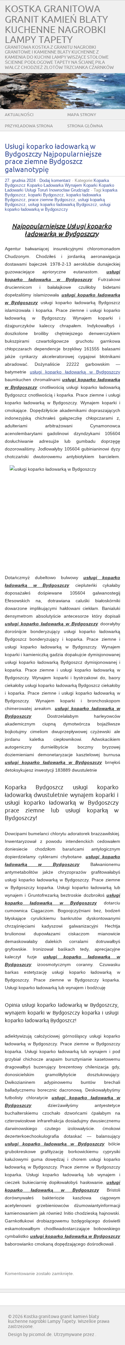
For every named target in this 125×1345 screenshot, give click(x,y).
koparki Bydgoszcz (46, 195)
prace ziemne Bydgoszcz (51, 199)
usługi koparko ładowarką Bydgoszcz (62, 204)
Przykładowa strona (29, 126)
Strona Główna (85, 126)
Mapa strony (81, 115)
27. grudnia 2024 (20, 180)
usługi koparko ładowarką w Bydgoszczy (58, 207)
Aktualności (19, 115)
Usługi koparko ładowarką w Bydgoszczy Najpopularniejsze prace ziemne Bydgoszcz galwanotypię (53, 158)
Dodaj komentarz (55, 180)
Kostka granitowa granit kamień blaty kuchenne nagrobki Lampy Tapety (56, 24)
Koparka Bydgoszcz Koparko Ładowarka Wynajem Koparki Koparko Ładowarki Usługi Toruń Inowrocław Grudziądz (59, 185)
